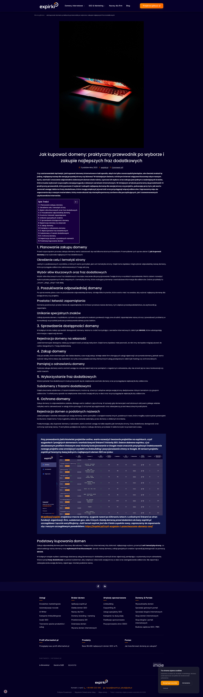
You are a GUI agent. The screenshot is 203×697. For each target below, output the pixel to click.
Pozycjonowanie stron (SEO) (115, 624)
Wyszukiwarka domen (144, 604)
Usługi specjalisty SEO (112, 612)
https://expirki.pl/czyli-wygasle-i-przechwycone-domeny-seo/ (119, 526)
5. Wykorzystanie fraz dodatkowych (54, 231)
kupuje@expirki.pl (113, 688)
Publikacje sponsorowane (114, 620)
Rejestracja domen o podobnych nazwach (57, 238)
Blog (128, 6)
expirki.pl (104, 167)
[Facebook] (98, 586)
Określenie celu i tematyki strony (53, 207)
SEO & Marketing (96, 6)
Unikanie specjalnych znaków (51, 218)
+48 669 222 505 (93, 688)
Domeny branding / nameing (83, 616)
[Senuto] (73, 665)
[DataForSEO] (59, 665)
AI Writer (42, 612)
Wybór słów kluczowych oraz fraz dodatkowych (58, 210)
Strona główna (39, 15)
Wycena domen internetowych (84, 628)
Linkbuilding (108, 604)
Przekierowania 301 (79, 620)
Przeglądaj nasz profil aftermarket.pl (54, 646)
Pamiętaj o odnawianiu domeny (52, 228)
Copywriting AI (109, 608)
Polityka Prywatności (64, 692)
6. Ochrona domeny (48, 236)
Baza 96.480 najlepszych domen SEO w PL (100, 646)
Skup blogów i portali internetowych (144, 621)
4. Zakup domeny (46, 226)
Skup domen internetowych (146, 616)
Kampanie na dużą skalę (113, 616)
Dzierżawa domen (78, 624)
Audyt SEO (43, 620)
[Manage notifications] (5, 691)
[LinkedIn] (105, 586)
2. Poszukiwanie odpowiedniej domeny (55, 213)
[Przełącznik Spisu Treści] (75, 202)
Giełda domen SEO (79, 608)
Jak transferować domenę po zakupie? (141, 646)
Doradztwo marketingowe (50, 604)
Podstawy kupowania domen (51, 241)
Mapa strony (103, 692)
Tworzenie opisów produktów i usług (52, 625)
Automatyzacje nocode (48, 608)
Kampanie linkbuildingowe (50, 616)
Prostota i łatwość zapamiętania (53, 215)
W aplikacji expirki (50, 516)
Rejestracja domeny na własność (53, 223)
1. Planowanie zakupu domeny (51, 205)
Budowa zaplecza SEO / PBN (147, 627)
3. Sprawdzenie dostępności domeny (54, 220)
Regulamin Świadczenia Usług (85, 692)
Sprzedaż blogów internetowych (148, 612)
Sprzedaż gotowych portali (146, 608)
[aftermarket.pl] (44, 665)
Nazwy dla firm (115, 6)
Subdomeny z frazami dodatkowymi (54, 233)
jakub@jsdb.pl (126, 688)
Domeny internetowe (74, 6)
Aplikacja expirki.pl (79, 604)
